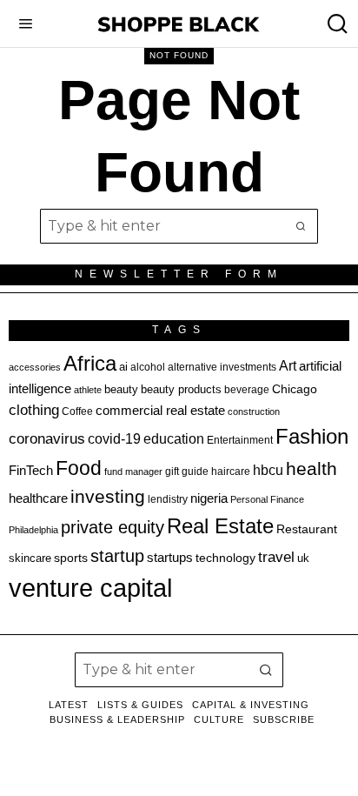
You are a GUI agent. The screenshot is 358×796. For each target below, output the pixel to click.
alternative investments (222, 367)
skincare (30, 558)
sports (71, 558)
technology (225, 558)
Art (287, 365)
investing (107, 496)
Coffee (77, 411)
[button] (300, 226)
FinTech (31, 471)
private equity (112, 527)
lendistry (168, 499)
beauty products (181, 389)
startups (170, 558)
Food (79, 468)
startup (117, 555)
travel (276, 557)
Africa (89, 363)
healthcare (38, 498)
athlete (88, 390)
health (311, 468)
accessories (35, 367)
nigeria (209, 498)
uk (303, 558)
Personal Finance (267, 499)
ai (123, 366)
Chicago (294, 389)
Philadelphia (33, 530)
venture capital (90, 587)
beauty (121, 389)
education (173, 438)
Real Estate (220, 526)
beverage (246, 390)
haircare (230, 471)
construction (254, 411)
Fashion (311, 436)
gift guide (187, 471)
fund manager (133, 471)
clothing (34, 410)
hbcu (268, 470)
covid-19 (114, 438)
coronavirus (47, 439)
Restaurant (306, 529)
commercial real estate (160, 411)
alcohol (147, 367)
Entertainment (240, 440)
